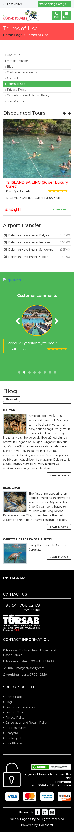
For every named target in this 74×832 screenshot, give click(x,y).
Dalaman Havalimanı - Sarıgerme (39, 249)
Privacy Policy (16, 89)
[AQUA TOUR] (37, 320)
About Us (13, 55)
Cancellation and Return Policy (28, 95)
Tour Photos (15, 101)
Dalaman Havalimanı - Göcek (39, 257)
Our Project (13, 738)
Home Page (13, 697)
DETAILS (56, 209)
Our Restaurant (15, 728)
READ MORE (58, 475)
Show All (11, 399)
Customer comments (22, 72)
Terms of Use (16, 84)
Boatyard (11, 733)
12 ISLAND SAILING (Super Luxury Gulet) (37, 184)
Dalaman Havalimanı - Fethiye (39, 242)
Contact (12, 78)
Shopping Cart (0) (54, 4)
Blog (10, 66)
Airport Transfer (17, 61)
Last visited (14, 4)
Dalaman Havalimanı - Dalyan (39, 235)
